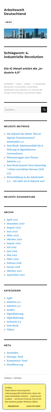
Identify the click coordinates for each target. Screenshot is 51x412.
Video (18, 84)
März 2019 (13, 259)
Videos (27, 84)
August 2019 (14, 243)
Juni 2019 (12, 251)
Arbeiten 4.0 (14, 302)
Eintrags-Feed (15, 356)
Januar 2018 (13, 267)
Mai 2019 (12, 255)
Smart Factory (17, 93)
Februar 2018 (14, 263)
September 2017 (16, 274)
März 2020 (13, 235)
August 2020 (14, 227)
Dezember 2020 (16, 223)
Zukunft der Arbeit (32, 93)
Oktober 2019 (14, 239)
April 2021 (12, 219)
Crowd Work (32, 87)
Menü (9, 22)
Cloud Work (20, 87)
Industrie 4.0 (25, 90)
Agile (9, 298)
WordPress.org (15, 364)
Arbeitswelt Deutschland (15, 12)
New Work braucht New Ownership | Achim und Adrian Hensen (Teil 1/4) (26, 169)
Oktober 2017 (14, 270)
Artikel (10, 309)
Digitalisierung (11, 90)
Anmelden (12, 352)
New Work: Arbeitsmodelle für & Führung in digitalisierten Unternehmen (25, 149)
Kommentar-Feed (17, 360)
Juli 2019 (11, 247)
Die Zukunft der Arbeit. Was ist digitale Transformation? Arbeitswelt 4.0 (24, 137)
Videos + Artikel (12, 378)
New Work (12, 325)
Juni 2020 (12, 231)
